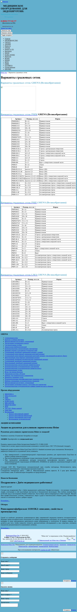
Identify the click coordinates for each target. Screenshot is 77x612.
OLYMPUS (8, 65)
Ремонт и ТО (9, 49)
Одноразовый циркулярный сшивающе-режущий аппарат (25, 354)
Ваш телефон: (6, 594)
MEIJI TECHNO (10, 405)
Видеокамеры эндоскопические (19, 419)
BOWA (7, 58)
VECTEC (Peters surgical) (13, 408)
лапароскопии (33, 546)
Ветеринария (9, 412)
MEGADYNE (9, 403)
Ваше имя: (5, 561)
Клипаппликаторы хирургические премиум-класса (22, 365)
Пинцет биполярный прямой (19, 414)
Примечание (5, 602)
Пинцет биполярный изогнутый (20, 417)
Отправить (67, 581)
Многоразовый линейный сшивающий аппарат (21, 363)
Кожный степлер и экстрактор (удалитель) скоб (21, 350)
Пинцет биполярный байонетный (20, 415)
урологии (62, 544)
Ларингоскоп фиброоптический (16, 347)
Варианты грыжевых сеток (14, 377)
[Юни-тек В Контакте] (73, 540)
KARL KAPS (9, 401)
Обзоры (7, 48)
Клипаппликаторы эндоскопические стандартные (22, 366)
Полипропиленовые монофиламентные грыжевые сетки (24, 379)
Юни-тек (4, 72)
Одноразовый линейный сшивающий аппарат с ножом (24, 352)
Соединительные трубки (13, 345)
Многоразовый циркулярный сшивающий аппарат (22, 357)
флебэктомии (53, 546)
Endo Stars (8, 410)
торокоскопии (43, 546)
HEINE (7, 60)
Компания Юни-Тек (13, 535)
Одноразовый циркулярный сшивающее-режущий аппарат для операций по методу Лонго (36, 356)
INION (7, 53)
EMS (6, 398)
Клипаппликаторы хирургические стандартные (21, 348)
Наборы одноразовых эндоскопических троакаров (22, 381)
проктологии (23, 546)
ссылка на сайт (45, 550)
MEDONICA (9, 394)
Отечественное (10, 67)
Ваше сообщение (6, 573)
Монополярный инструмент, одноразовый (19, 341)
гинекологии (71, 544)
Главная (7, 39)
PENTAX (8, 56)
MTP (6, 406)
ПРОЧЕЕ (8, 69)
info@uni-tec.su (19, 541)
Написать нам (6, 30)
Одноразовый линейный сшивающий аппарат (20, 361)
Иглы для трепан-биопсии (14, 372)
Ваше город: (5, 569)
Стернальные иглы (11, 338)
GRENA (8, 399)
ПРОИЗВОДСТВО (11, 40)
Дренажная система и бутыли (15, 374)
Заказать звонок (7, 33)
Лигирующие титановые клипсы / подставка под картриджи (25, 384)
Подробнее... (5, 501)
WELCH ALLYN (10, 396)
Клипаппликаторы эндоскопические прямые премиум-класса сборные (29, 386)
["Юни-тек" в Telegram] (52, 540)
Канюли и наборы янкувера (14, 340)
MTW (7, 62)
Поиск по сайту (6, 28)
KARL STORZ (10, 55)
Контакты (8, 51)
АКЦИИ (8, 44)
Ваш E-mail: (5, 565)
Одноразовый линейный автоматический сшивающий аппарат (26, 359)
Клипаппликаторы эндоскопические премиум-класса (23, 368)
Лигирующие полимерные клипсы (17, 343)
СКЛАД (7, 42)
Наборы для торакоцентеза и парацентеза (19, 375)
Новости (8, 46)
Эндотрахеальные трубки (13, 370)
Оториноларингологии (51, 544)
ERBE (7, 64)
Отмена (73, 580)
